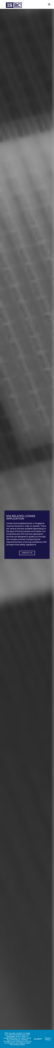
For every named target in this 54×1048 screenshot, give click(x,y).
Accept (38, 1039)
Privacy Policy (48, 1039)
